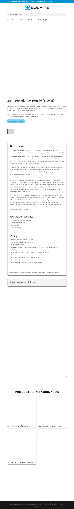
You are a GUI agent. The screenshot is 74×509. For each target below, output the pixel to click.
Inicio (9, 20)
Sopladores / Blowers (19, 20)
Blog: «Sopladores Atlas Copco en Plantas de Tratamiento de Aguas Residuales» (34, 272)
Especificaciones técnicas (16, 121)
